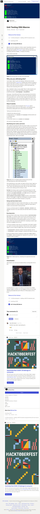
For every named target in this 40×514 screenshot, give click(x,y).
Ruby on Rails (17, 510)
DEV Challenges (11, 503)
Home (7, 503)
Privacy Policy (20, 508)
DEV (24, 509)
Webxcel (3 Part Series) (14, 34)
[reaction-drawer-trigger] (2, 35)
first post (28, 105)
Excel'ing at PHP (11, 414)
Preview (16, 318)
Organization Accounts (17, 505)
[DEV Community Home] (1, 1)
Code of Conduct (19, 332)
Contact (32, 505)
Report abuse (25, 332)
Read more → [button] (10, 382)
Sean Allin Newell (13, 323)
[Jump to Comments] (2, 40)
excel (17, 29)
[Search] (5, 1)
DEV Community (5, 500)
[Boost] (2, 48)
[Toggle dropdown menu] (36, 323)
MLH (27, 506)
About (29, 505)
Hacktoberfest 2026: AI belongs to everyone (18, 486)
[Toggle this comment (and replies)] (8, 325)
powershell (21, 29)
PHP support (19, 50)
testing (8, 29)
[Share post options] (2, 51)
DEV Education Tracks (25, 503)
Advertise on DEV (9, 505)
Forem (8, 509)
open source (13, 509)
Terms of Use (26, 508)
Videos (20, 503)
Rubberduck (19, 82)
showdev (13, 29)
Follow (22, 392)
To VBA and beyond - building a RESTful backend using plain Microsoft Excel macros (22, 418)
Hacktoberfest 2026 (11, 377)
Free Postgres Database (16, 506)
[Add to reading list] (2, 44)
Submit (11, 318)
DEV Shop (23, 506)
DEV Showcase (24, 505)
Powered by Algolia (21, 1)
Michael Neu (11, 20)
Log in (29, 1)
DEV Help (32, 503)
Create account (35, 1)
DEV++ (16, 503)
